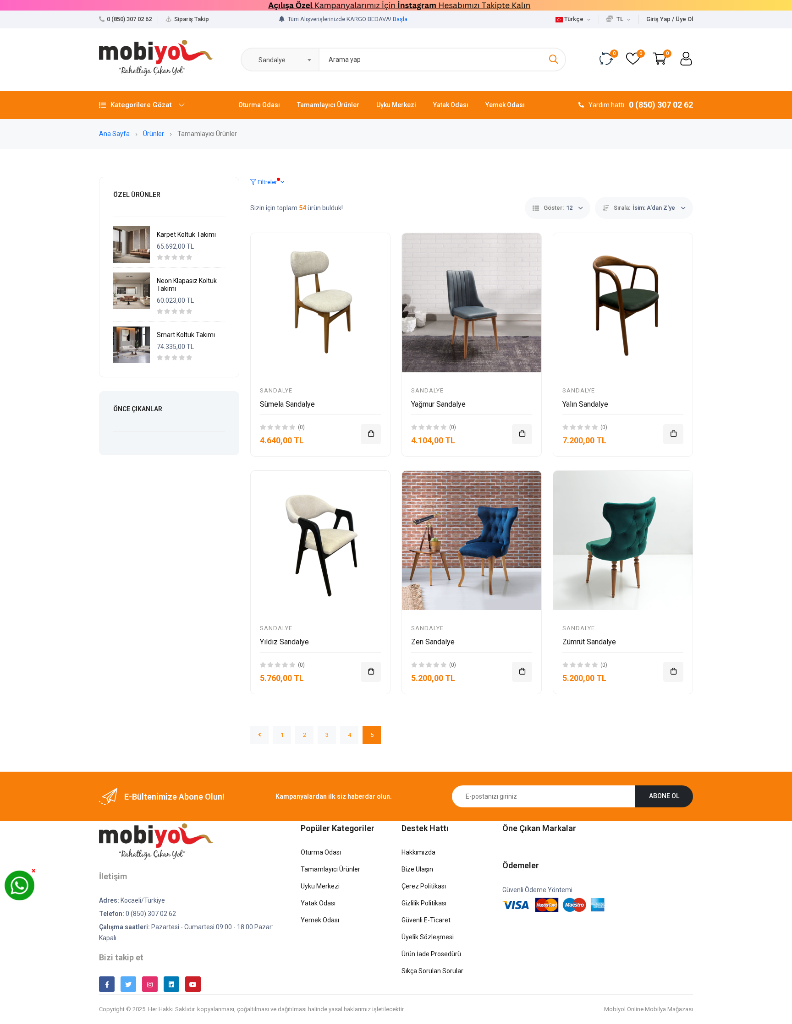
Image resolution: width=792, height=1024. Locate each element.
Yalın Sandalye (585, 404)
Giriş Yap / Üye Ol (669, 19)
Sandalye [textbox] (270, 60)
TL (620, 19)
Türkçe (574, 19)
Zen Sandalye (433, 641)
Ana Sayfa (115, 133)
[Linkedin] (171, 984)
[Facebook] (107, 984)
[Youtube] (193, 984)
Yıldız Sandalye (284, 641)
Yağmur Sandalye (438, 404)
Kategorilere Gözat (141, 105)
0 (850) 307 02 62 (129, 19)
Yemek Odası (505, 105)
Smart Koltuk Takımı (186, 334)
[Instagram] (150, 984)
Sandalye (276, 390)
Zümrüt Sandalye (589, 641)
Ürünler (154, 133)
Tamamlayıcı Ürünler (328, 105)
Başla (400, 19)
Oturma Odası (259, 105)
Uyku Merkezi (396, 105)
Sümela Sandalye (287, 404)
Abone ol (664, 796)
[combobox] (280, 59)
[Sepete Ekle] (371, 434)
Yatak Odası (450, 105)
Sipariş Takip (191, 19)
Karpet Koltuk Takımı (186, 234)
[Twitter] (128, 984)
